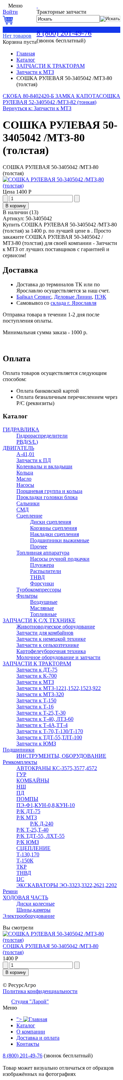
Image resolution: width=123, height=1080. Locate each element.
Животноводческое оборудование (55, 626)
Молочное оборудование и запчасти (58, 657)
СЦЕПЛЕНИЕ (33, 848)
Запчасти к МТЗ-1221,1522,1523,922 (58, 688)
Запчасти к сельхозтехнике (47, 645)
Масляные (42, 608)
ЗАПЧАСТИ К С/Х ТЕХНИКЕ (39, 620)
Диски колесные (35, 904)
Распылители (45, 571)
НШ (21, 787)
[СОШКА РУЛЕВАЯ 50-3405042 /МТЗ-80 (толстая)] (61, 185)
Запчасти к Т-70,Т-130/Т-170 (49, 731)
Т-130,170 (27, 854)
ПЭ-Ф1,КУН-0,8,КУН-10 (45, 805)
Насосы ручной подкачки (60, 559)
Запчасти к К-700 (36, 676)
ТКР (21, 867)
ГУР (21, 774)
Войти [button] (10, 12)
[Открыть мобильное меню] (5, 6)
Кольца (24, 473)
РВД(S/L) (27, 442)
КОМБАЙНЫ (32, 780)
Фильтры (27, 596)
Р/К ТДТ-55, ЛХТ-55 (40, 836)
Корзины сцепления (53, 528)
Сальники (28, 503)
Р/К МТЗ (26, 817)
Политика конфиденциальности (40, 991)
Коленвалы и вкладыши (44, 466)
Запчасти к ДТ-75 (36, 670)
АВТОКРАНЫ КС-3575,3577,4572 (56, 768)
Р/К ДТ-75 (28, 811)
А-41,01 (25, 454)
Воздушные (43, 602)
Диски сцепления (50, 522)
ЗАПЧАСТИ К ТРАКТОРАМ (50, 66)
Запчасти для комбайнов (44, 633)
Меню (15, 6)
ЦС (20, 879)
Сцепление (29, 516)
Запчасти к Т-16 (35, 707)
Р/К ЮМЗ (27, 842)
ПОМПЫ (27, 799)
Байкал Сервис (33, 297)
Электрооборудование (29, 916)
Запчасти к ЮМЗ (36, 743)
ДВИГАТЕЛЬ (18, 448)
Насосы (25, 485)
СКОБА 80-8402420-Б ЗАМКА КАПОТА (51, 96)
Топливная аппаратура (42, 553)
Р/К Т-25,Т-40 (32, 830)
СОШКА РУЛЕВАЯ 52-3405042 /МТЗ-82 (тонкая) (61, 99)
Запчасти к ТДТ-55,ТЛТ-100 (49, 737)
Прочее (38, 546)
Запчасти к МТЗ (35, 72)
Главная (25, 53)
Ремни (10, 891)
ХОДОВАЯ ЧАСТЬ (25, 897)
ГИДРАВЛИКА (21, 429)
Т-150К (24, 860)
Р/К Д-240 (41, 824)
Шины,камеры (33, 910)
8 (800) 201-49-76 (64, 33)
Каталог (25, 60)
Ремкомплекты (20, 762)
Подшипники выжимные (59, 540)
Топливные (43, 614)
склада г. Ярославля (73, 303)
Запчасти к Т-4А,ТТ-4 (42, 725)
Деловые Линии (73, 297)
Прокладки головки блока (47, 497)
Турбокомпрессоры (38, 590)
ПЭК (100, 297)
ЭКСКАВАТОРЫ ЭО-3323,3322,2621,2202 (66, 885)
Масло (23, 479)
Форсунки (42, 583)
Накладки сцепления (54, 534)
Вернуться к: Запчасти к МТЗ (37, 108)
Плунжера (42, 565)
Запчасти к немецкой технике (51, 639)
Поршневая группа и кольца (49, 491)
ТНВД (37, 577)
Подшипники (19, 750)
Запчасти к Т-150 (36, 700)
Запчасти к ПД (33, 460)
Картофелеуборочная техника (51, 651)
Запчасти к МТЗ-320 (40, 694)
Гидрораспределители (42, 436)
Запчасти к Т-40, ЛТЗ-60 (44, 719)
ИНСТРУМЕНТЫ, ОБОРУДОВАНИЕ (61, 756)
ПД (20, 793)
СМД (22, 509)
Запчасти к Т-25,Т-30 (41, 713)
